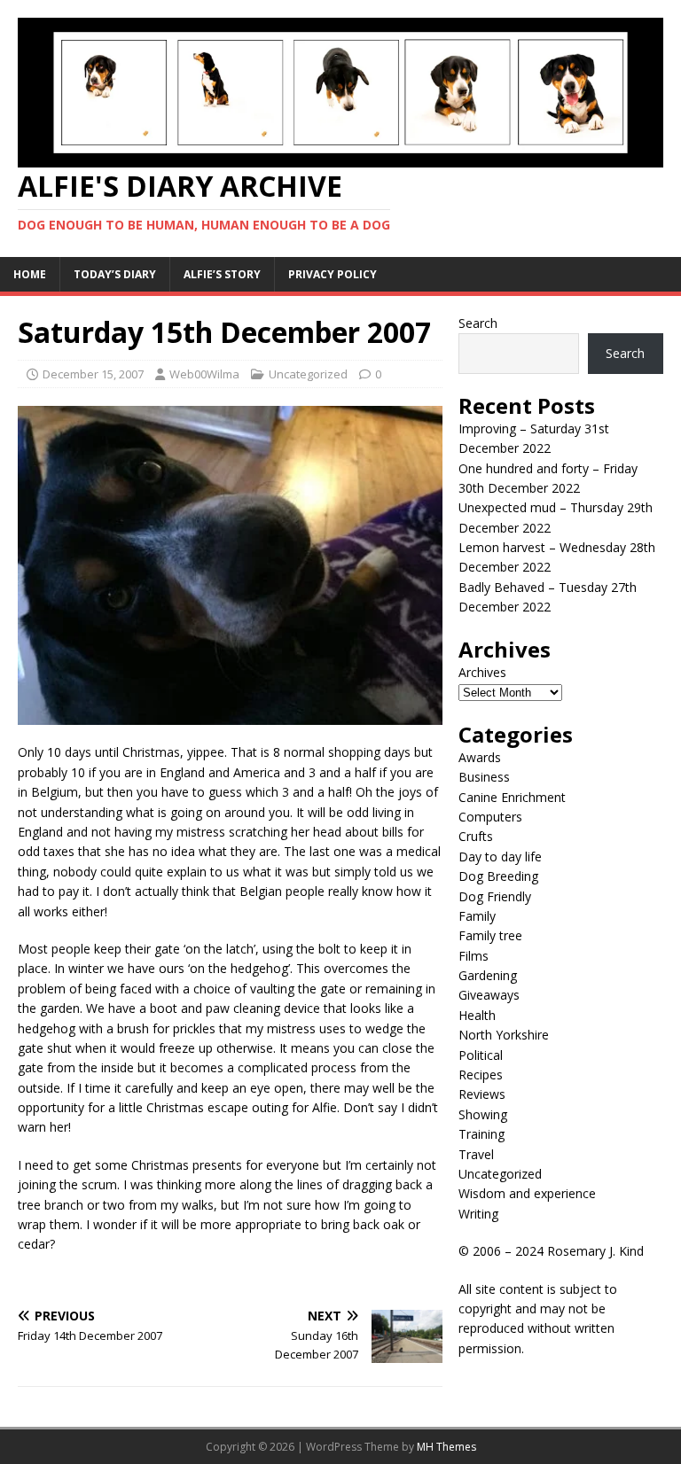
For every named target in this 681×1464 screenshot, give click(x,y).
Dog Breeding (498, 876)
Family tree (490, 935)
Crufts (475, 836)
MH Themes (446, 1446)
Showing (482, 1114)
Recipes (480, 1074)
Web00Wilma (204, 374)
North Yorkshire (503, 1034)
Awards (479, 757)
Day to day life (500, 856)
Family (477, 915)
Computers (490, 816)
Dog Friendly (494, 896)
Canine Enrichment (512, 797)
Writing (478, 1213)
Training (481, 1133)
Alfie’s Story (222, 274)
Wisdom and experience (527, 1193)
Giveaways (489, 994)
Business (484, 776)
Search (477, 323)
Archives (482, 672)
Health (477, 1015)
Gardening (487, 975)
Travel (476, 1154)
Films (473, 955)
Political (480, 1055)
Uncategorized (308, 374)
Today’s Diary (115, 274)
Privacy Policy (332, 274)
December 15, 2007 (93, 374)
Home (29, 274)
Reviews (481, 1094)
